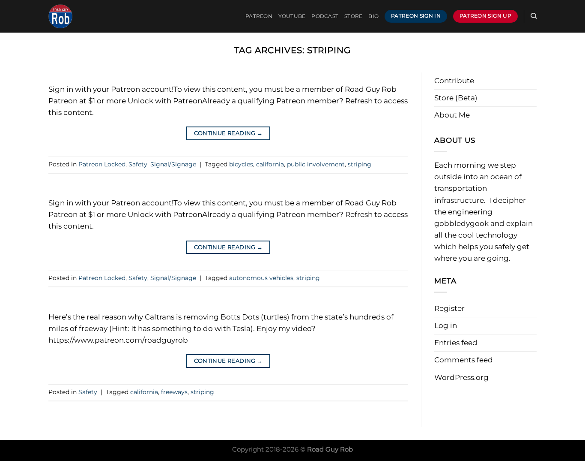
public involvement (316, 164)
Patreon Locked (101, 164)
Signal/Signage (173, 164)
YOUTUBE (292, 16)
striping (359, 164)
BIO (373, 16)
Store (353, 16)
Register (449, 308)
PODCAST (324, 16)
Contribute (454, 80)
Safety (137, 164)
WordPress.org (461, 377)
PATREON (258, 16)
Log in (445, 325)
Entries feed (456, 342)
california (270, 164)
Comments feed (463, 360)
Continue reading (228, 133)
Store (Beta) (456, 97)
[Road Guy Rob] (91, 16)
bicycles (241, 164)
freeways (174, 392)
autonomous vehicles (261, 277)
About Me (452, 115)
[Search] (534, 16)
